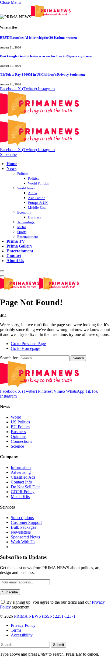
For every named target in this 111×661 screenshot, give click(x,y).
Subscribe (8, 154)
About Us (15, 260)
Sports (21, 232)
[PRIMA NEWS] (39, 289)
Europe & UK (38, 203)
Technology (26, 222)
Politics (22, 174)
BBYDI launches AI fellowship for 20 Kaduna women (38, 38)
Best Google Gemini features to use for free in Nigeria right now (46, 56)
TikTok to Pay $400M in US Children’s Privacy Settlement (42, 74)
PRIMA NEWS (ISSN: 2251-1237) (44, 616)
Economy (24, 212)
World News (26, 188)
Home (11, 163)
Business (34, 217)
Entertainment (27, 237)
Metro (21, 227)
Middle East (37, 208)
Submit (58, 645)
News (11, 168)
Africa (32, 193)
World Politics (38, 183)
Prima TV (15, 241)
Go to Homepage (25, 348)
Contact (13, 255)
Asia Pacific (36, 198)
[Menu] (2, 271)
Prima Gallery (19, 246)
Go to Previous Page (28, 343)
